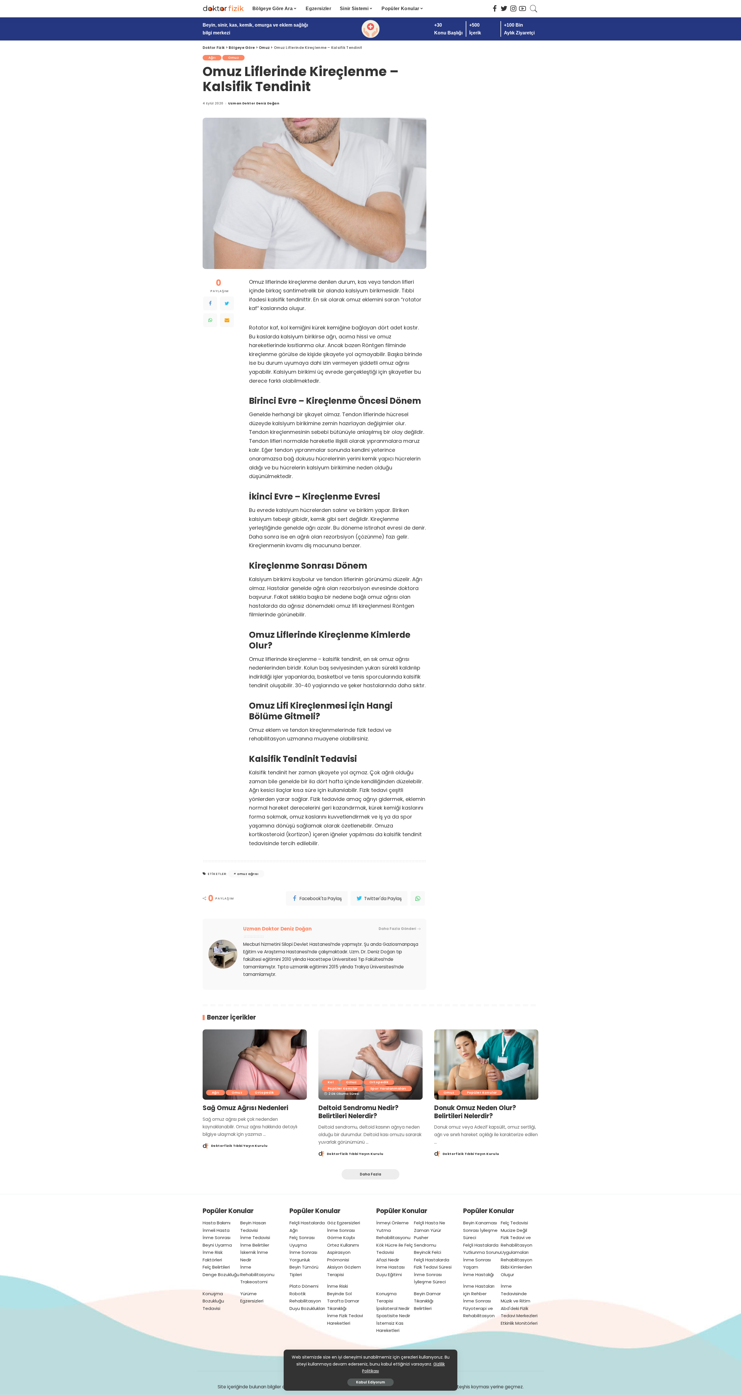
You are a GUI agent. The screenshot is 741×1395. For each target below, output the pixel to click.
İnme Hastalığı (478, 1274)
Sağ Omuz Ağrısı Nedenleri (245, 1107)
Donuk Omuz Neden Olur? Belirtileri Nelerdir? (475, 1112)
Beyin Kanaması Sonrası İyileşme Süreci (480, 1230)
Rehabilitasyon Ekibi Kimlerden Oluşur (516, 1267)
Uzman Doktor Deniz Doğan (253, 103)
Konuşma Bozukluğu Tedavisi (213, 1301)
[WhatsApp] (210, 320)
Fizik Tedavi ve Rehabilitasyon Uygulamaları (516, 1244)
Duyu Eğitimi (389, 1274)
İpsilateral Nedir (393, 1308)
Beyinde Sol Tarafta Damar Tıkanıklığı (343, 1301)
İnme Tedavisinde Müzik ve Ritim (515, 1293)
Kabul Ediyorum (370, 1382)
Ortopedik (264, 1092)
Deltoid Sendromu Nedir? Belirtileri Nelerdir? (358, 1112)
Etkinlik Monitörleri (519, 1323)
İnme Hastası (390, 1267)
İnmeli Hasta (216, 1230)
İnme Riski (337, 1286)
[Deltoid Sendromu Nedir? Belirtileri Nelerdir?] (370, 1064)
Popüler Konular (343, 1088)
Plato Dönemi (303, 1286)
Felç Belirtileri (216, 1267)
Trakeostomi (253, 1282)
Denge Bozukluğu (221, 1274)
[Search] (533, 8)
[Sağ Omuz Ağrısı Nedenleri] (255, 1064)
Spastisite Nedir (393, 1316)
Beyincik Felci (427, 1252)
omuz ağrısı (247, 873)
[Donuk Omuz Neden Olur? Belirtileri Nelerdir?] (486, 1064)
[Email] (227, 320)
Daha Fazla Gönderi (397, 928)
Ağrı (212, 57)
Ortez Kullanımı (343, 1245)
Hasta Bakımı (216, 1223)
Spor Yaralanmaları (388, 1088)
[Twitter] (227, 303)
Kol (330, 1082)
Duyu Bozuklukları (307, 1308)
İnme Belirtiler (254, 1245)
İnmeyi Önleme (392, 1223)
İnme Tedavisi (255, 1237)
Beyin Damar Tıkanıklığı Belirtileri (427, 1301)
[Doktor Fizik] (223, 8)
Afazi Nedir (387, 1260)
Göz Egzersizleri (343, 1223)
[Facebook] (210, 303)
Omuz (233, 57)
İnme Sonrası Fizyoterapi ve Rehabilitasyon (479, 1308)
